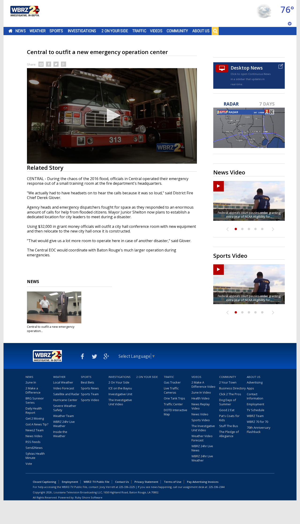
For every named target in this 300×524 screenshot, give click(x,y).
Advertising (254, 382)
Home (10, 31)
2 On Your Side (114, 31)
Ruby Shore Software (88, 497)
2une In (31, 382)
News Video (34, 436)
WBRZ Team (255, 416)
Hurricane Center (65, 400)
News (20, 31)
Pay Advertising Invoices (202, 481)
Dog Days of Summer (227, 402)
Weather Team (63, 416)
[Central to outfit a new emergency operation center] (54, 307)
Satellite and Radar (66, 394)
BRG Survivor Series (35, 400)
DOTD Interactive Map (175, 412)
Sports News (90, 388)
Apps (250, 388)
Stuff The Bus (228, 426)
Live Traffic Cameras (171, 390)
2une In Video (201, 392)
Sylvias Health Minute (35, 455)
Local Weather (63, 382)
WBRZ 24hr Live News (202, 448)
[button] (112, 115)
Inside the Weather (60, 434)
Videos (156, 31)
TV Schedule (255, 410)
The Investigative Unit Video (120, 402)
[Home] (24, 13)
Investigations (82, 31)
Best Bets (87, 382)
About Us (201, 31)
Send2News (34, 448)
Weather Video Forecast (202, 438)
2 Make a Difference (33, 390)
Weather (37, 31)
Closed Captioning (44, 481)
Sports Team (90, 394)
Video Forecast (63, 388)
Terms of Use (172, 481)
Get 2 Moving (35, 418)
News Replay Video (200, 406)
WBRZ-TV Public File (96, 481)
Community (177, 31)
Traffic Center (173, 404)
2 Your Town (227, 382)
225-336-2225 (127, 487)
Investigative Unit (120, 394)
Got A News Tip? (37, 424)
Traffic (139, 31)
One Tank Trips (174, 398)
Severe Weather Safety (64, 408)
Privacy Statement (146, 481)
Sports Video (90, 400)
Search (215, 31)
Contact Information (255, 396)
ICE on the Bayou (120, 388)
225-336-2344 (217, 487)
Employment (255, 404)
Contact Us (122, 481)
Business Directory (232, 388)
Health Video (200, 398)
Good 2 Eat (226, 410)
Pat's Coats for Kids (229, 418)
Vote (29, 463)
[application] (112, 116)
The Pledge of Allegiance (229, 434)
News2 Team (35, 430)
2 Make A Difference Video (203, 384)
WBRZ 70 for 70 (257, 422)
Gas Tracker (172, 382)
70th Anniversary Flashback (258, 429)
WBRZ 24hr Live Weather (64, 424)
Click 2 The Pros (230, 394)
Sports (56, 31)
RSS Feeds (33, 442)
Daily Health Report (34, 410)
